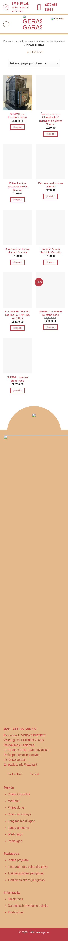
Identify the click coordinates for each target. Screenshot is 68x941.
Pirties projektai (18, 860)
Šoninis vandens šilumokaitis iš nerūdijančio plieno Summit (50, 119)
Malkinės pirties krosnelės (50, 41)
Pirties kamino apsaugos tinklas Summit (18, 186)
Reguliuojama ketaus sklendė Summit (17, 251)
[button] (6, 24)
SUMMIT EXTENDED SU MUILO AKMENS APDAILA (17, 315)
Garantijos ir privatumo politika (28, 905)
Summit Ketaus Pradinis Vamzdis (50, 251)
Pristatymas (15, 912)
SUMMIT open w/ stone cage (17, 379)
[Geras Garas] (32, 24)
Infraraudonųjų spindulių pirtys (28, 866)
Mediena (13, 800)
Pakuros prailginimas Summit (50, 185)
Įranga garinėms (18, 827)
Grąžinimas (15, 899)
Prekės (7, 41)
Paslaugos (15, 841)
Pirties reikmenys (19, 814)
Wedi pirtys (15, 834)
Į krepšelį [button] (17, 127)
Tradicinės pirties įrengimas (26, 880)
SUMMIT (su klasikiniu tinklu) (17, 116)
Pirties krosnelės (24, 41)
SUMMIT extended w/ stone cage (50, 313)
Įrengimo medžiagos (21, 821)
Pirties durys (16, 807)
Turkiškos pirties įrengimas (25, 873)
